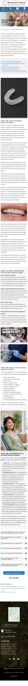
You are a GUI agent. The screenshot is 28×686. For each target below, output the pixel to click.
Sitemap (22, 672)
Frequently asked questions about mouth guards (14, 71)
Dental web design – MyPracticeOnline (16, 668)
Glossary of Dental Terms (21, 586)
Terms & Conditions (15, 672)
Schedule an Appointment (13, 573)
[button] (3, 9)
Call (10, 11)
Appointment (17, 11)
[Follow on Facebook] (10, 659)
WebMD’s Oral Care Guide (10, 592)
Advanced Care (7, 29)
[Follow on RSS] (18, 659)
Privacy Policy (7, 672)
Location (24, 11)
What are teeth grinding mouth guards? (11, 61)
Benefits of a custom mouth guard (10, 69)
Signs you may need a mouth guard (10, 67)
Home (2, 29)
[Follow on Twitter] (14, 659)
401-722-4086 (14, 578)
